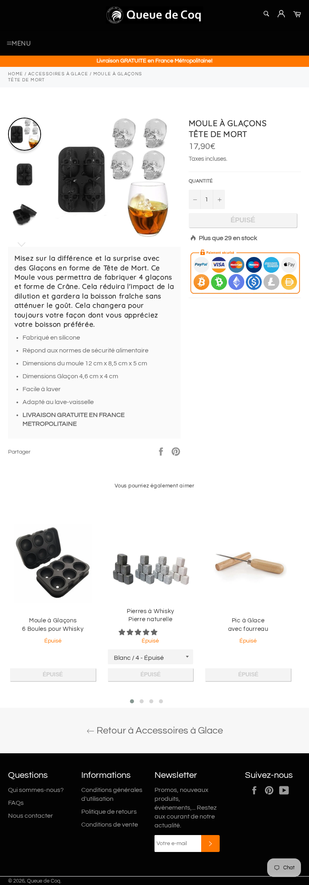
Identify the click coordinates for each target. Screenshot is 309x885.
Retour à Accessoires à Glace (159, 730)
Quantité (200, 181)
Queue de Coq (43, 881)
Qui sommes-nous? (36, 790)
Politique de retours (109, 811)
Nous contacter (30, 815)
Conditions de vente (109, 824)
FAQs (16, 803)
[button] (139, 632)
